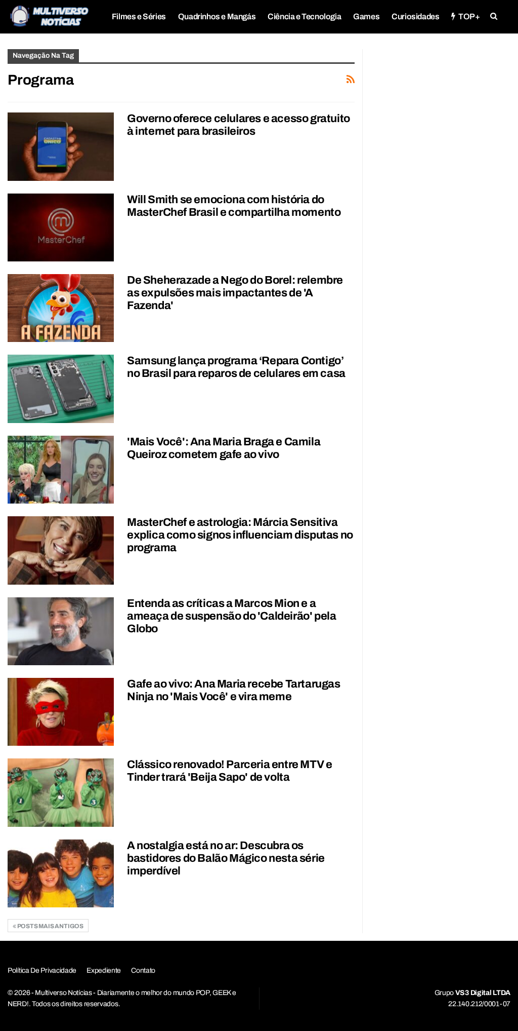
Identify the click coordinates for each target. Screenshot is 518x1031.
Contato (143, 970)
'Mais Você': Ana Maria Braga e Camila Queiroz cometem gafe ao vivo (223, 448)
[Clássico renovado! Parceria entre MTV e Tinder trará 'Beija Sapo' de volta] (61, 792)
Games (366, 16)
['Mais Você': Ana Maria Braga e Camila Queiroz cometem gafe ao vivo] (61, 470)
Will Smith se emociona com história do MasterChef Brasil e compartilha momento (233, 206)
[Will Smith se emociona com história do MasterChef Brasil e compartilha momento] (61, 227)
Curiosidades (415, 16)
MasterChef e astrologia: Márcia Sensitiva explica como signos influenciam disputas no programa (240, 535)
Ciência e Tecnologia (304, 16)
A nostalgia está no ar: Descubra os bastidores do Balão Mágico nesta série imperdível (226, 858)
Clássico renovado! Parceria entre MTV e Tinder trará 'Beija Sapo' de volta (229, 770)
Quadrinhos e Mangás (216, 16)
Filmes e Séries (139, 16)
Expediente (104, 970)
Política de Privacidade (42, 970)
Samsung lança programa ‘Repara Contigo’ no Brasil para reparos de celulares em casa (236, 367)
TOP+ (469, 16)
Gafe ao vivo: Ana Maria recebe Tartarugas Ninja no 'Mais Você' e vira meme (233, 690)
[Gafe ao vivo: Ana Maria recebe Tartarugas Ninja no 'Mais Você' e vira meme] (61, 712)
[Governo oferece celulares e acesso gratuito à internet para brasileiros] (61, 146)
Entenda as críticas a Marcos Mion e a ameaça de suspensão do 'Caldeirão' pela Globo (231, 616)
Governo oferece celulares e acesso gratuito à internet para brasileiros (238, 124)
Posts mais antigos (49, 926)
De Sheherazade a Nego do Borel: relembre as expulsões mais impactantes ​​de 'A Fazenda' (235, 293)
